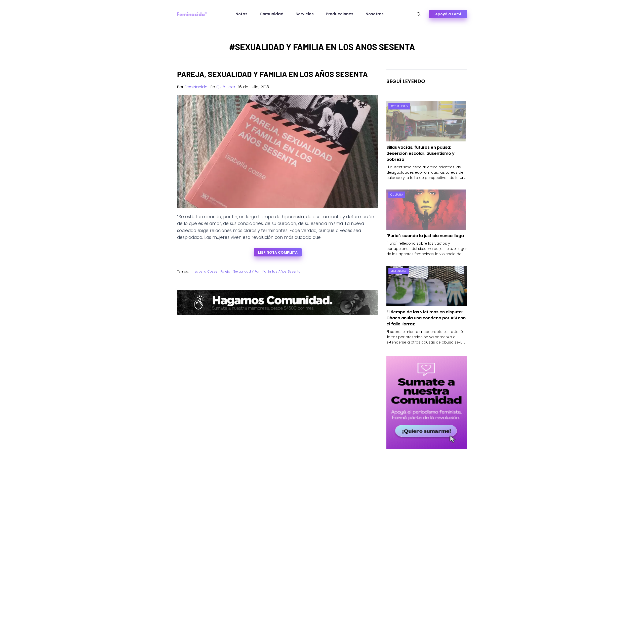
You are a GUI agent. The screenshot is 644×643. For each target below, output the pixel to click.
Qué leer (225, 87)
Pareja (225, 271)
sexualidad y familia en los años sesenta (267, 271)
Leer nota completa (278, 252)
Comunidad (272, 14)
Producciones (339, 14)
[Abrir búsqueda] (418, 14)
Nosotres (375, 14)
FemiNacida (196, 87)
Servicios (305, 14)
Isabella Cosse (205, 271)
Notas (241, 14)
